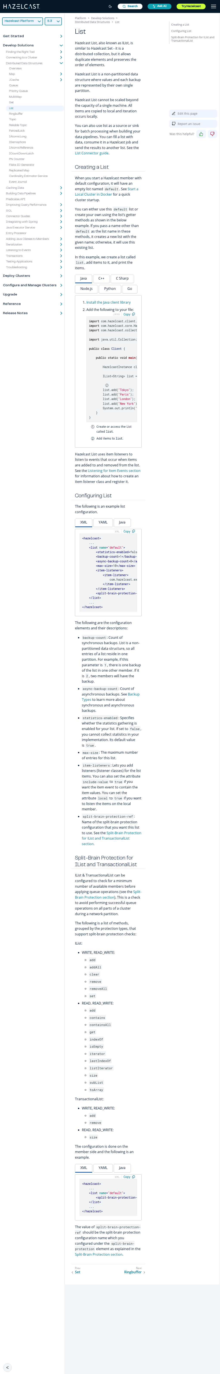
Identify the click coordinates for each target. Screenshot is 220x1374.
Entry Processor (16, 233)
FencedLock (17, 131)
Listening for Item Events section (114, 470)
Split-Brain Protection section (98, 1254)
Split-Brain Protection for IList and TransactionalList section (111, 838)
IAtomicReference (21, 148)
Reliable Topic (18, 125)
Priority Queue (18, 91)
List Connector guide (91, 153)
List (11, 108)
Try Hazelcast (191, 6)
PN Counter (16, 159)
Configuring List (181, 31)
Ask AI (162, 6)
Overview (15, 68)
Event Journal (18, 182)
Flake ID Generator (21, 165)
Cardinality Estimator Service (28, 176)
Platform (80, 18)
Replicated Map (19, 170)
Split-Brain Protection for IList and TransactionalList (192, 39)
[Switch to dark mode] (110, 6)
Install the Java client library (108, 302)
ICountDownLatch (21, 153)
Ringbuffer (16, 114)
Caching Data (15, 188)
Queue (13, 85)
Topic (12, 119)
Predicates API (15, 199)
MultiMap (15, 97)
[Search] (130, 6)
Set (11, 102)
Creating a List (180, 24)
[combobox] (130, 6)
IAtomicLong (17, 136)
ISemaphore (17, 142)
